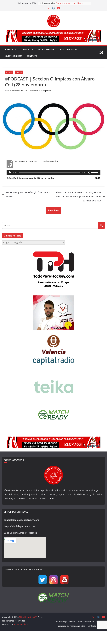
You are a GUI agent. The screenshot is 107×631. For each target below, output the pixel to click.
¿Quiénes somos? (13, 56)
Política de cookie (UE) (88, 621)
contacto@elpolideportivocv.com (21, 519)
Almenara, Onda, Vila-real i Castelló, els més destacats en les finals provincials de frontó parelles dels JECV (78, 196)
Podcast (19, 72)
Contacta (91, 625)
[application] (53, 172)
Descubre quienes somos (41, 498)
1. (30, 178)
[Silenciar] (89, 172)
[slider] (95, 172)
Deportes (26, 49)
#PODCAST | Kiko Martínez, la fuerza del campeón (28, 194)
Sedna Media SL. (21, 624)
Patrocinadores (46, 49)
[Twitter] (42, 579)
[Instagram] (53, 579)
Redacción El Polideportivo (40, 90)
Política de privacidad (65, 621)
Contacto (32, 56)
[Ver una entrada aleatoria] (101, 52)
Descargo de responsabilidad (71, 625)
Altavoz (8, 49)
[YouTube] (64, 579)
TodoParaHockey (69, 49)
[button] (14, 49)
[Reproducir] (10, 172)
